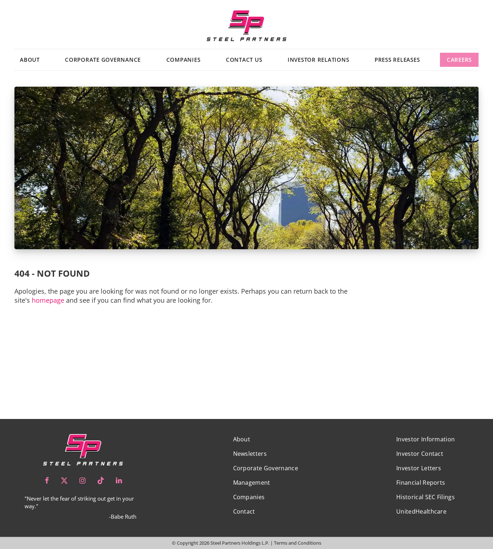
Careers (459, 59)
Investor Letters (418, 468)
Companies (183, 59)
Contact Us (244, 59)
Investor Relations (318, 59)
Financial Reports (420, 483)
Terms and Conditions (297, 543)
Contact (244, 511)
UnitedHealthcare (421, 511)
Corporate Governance (103, 59)
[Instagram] (82, 480)
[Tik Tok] (100, 480)
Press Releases (397, 59)
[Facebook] (47, 480)
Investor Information (425, 439)
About (30, 59)
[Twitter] (64, 480)
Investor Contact (419, 454)
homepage (48, 300)
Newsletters (250, 454)
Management (251, 483)
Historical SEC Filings (425, 497)
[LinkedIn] (119, 480)
